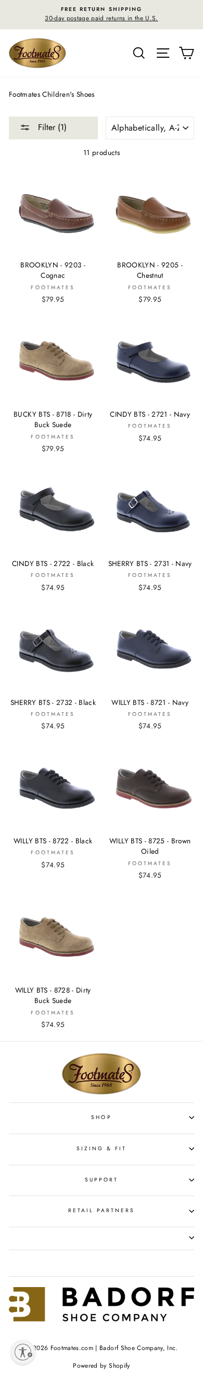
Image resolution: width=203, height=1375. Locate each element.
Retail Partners (101, 1210)
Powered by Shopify (101, 1365)
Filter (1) (51, 127)
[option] (101, 14)
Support (101, 1180)
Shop (101, 1117)
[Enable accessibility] (22, 1352)
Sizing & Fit (102, 1148)
